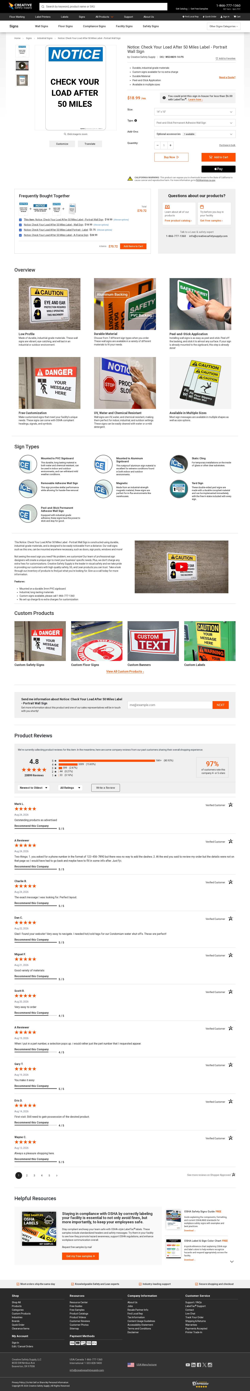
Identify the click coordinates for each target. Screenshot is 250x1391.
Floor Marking (17, 16)
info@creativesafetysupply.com (208, 236)
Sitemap (74, 1328)
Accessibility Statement (140, 1324)
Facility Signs (124, 26)
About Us (149, 16)
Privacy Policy (18, 1382)
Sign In (226, 16)
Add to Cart (221, 157)
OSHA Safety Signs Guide (199, 1211)
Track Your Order (194, 1317)
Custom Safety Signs (29, 665)
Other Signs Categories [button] (223, 26)
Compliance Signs (94, 26)
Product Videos (78, 1317)
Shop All (16, 1302)
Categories (18, 1310)
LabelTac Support (195, 1305)
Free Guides (76, 1306)
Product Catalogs (79, 1313)
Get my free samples (79, 1256)
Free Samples (77, 1310)
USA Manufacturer (147, 1364)
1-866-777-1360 (228, 5)
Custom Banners (139, 665)
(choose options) (121, 220)
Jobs (130, 1306)
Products (17, 1306)
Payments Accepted (196, 1328)
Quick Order (210, 16)
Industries (17, 1317)
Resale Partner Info (138, 1310)
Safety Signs (151, 26)
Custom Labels (194, 665)
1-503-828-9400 (93, 1363)
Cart (238, 16)
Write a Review (105, 787)
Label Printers (43, 16)
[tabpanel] (196, 1221)
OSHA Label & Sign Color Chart (202, 1240)
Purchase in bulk (227, 145)
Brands (16, 1321)
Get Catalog (181, 8)
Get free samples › (211, 220)
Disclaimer (133, 1332)
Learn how (194, 99)
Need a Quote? (227, 77)
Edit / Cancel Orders (22, 1346)
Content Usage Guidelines (141, 1321)
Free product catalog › (178, 220)
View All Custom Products (124, 671)
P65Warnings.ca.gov (205, 180)
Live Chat (190, 1313)
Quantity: (132, 143)
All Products (102, 16)
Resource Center (79, 1302)
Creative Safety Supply (39, 1386)
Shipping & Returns (195, 1321)
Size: (130, 109)
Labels (64, 16)
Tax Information (136, 1317)
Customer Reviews (80, 1321)
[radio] (123, 761)
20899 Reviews (37, 775)
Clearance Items (20, 1328)
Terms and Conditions (139, 1328)
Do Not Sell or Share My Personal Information (47, 1382)
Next (232, 1261)
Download (189, 1230)
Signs (82, 16)
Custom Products (34, 613)
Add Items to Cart (133, 246)
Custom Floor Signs (85, 665)
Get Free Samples (199, 8)
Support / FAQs (193, 1302)
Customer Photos (79, 1324)
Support (128, 16)
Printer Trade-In (193, 1332)
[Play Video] (22, 65)
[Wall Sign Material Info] (135, 120)
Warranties (191, 1324)
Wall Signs (41, 26)
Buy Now (169, 157)
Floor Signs (65, 26)
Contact (189, 1310)
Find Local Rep (191, 16)
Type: (130, 120)
